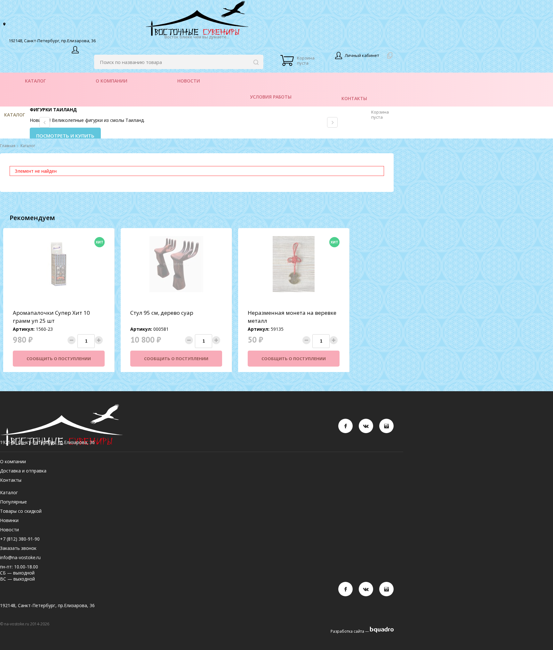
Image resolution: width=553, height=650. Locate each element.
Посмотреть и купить (65, 135)
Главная (7, 145)
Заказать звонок (18, 548)
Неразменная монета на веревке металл (292, 316)
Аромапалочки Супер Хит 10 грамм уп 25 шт (51, 316)
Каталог (14, 115)
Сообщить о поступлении (59, 358)
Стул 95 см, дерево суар (161, 312)
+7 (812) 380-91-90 (20, 539)
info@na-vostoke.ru (20, 557)
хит (99, 242)
